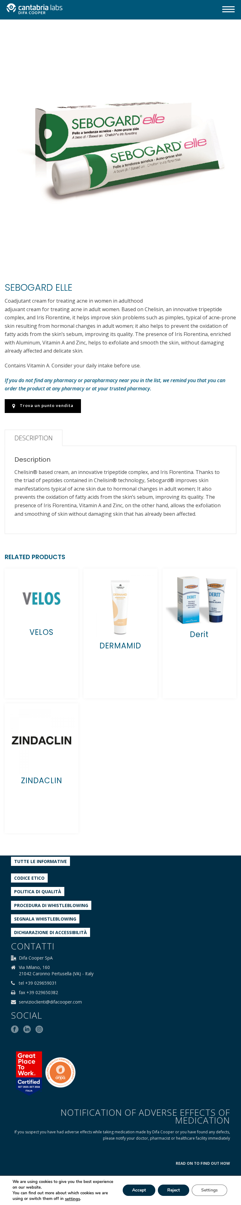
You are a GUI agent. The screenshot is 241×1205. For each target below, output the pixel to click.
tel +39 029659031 (38, 983)
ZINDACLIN (41, 780)
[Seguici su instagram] (39, 1030)
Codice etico (29, 878)
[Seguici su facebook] (15, 1030)
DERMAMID (120, 646)
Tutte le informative (40, 861)
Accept (139, 1190)
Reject (173, 1190)
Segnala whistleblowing (45, 919)
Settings (209, 1190)
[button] (224, 40)
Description (33, 438)
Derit (199, 634)
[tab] (33, 438)
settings (72, 1199)
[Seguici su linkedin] (27, 1030)
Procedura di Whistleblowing (51, 905)
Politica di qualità (37, 891)
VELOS (41, 632)
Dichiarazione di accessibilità (50, 932)
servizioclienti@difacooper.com (50, 1002)
